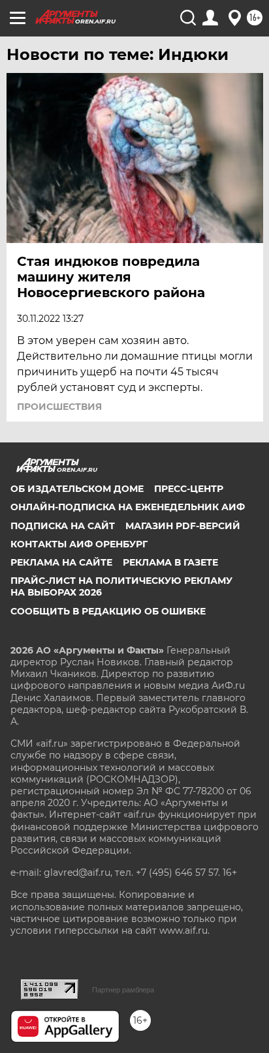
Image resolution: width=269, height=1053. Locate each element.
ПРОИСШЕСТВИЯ (59, 406)
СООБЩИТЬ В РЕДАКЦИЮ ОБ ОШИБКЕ (108, 611)
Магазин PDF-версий (182, 526)
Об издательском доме (77, 489)
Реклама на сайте (61, 562)
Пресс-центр (188, 489)
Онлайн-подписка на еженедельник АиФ (127, 507)
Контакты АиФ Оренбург (79, 544)
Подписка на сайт (62, 526)
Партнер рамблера (123, 990)
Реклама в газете (170, 562)
